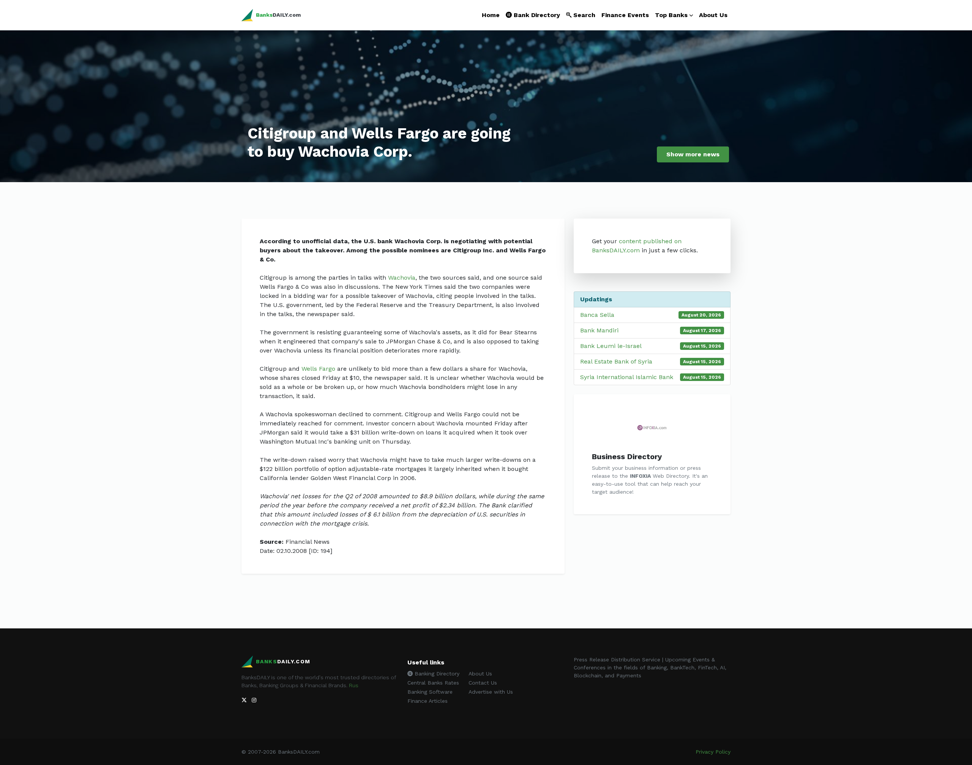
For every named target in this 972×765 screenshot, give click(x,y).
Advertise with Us (491, 692)
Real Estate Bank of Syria (616, 361)
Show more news (693, 154)
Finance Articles (427, 701)
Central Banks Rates (433, 683)
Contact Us (483, 683)
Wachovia (401, 277)
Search (583, 15)
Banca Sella (597, 314)
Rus (353, 685)
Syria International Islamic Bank (626, 377)
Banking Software (430, 692)
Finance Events (625, 15)
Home (491, 15)
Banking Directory (436, 674)
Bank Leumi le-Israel (611, 345)
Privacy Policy (713, 752)
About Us (713, 15)
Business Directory (627, 456)
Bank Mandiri (599, 330)
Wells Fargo (318, 368)
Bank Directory (536, 15)
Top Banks (671, 15)
